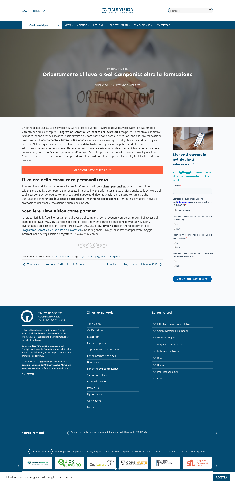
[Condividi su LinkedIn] (104, 245)
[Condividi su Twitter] (86, 245)
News (67, 25)
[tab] (40, 451)
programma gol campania (107, 256)
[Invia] (210, 10)
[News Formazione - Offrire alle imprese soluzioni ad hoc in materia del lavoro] (117, 10)
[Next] (216, 433)
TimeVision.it (142, 25)
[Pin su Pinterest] (98, 245)
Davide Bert (133, 85)
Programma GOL (117, 69)
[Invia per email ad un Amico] (92, 245)
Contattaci (163, 25)
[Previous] (68, 433)
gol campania (88, 256)
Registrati (40, 10)
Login (26, 10)
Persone (98, 25)
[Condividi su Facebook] (81, 245)
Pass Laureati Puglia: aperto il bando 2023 (132, 264)
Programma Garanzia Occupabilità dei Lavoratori (51, 230)
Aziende (82, 25)
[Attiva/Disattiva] (154, 324)
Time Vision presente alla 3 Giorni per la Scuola (55, 264)
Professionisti (119, 25)
